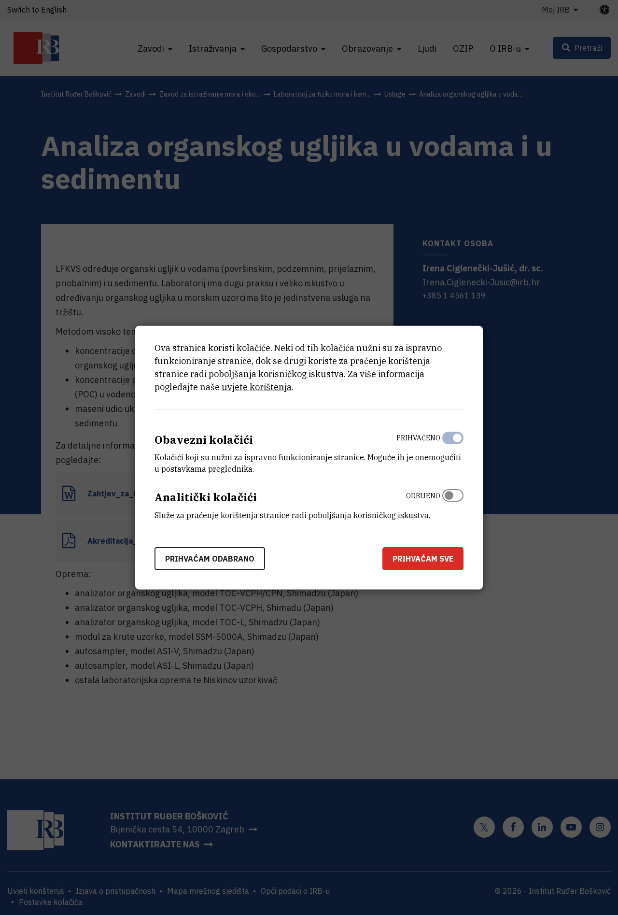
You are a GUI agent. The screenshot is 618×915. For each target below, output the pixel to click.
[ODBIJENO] (453, 503)
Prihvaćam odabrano (209, 558)
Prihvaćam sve (423, 558)
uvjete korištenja (257, 386)
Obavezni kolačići (203, 439)
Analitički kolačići (205, 497)
